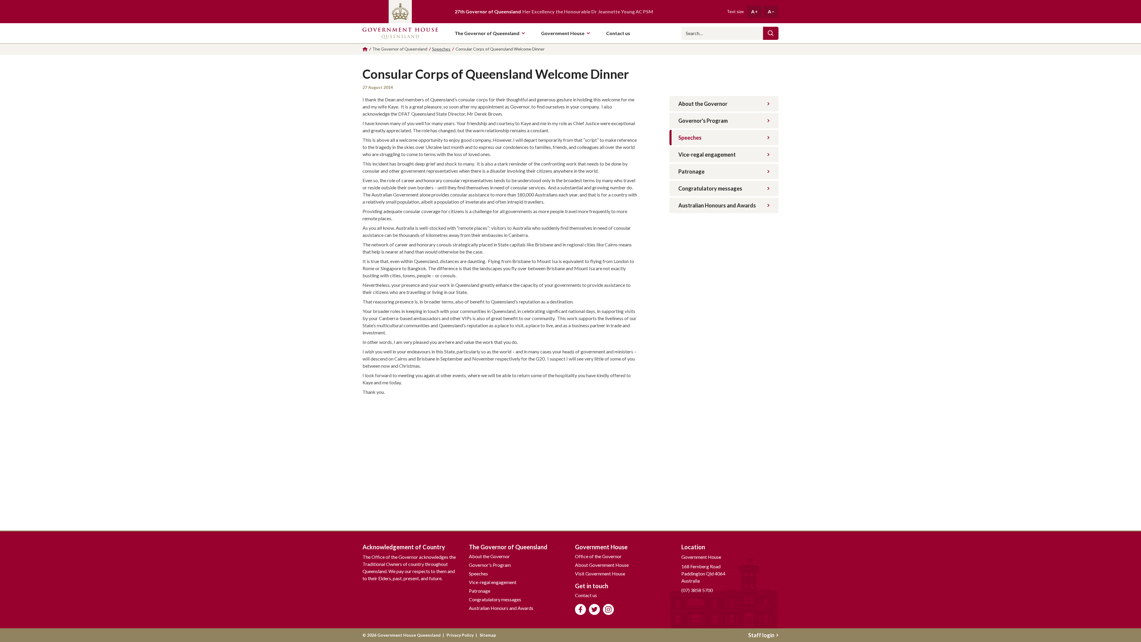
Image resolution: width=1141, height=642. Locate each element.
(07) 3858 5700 (697, 590)
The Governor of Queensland (487, 33)
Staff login (761, 635)
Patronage (691, 171)
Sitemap (488, 635)
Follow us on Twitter (594, 609)
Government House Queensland (400, 33)
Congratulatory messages (710, 188)
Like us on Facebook (580, 609)
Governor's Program (703, 120)
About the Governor (702, 103)
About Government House (602, 565)
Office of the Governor (598, 556)
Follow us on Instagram (608, 609)
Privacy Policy (460, 635)
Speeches (690, 137)
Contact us (586, 595)
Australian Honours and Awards (717, 205)
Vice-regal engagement (707, 154)
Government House (562, 33)
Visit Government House (600, 573)
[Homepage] (365, 49)
